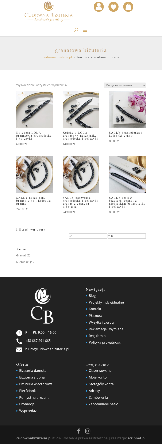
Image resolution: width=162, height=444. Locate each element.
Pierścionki (27, 390)
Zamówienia (98, 397)
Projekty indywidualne (106, 302)
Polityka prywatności (105, 342)
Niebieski (22, 262)
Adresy (94, 390)
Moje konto (98, 377)
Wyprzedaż (27, 410)
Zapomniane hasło (103, 404)
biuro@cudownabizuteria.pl (47, 349)
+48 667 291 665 (38, 340)
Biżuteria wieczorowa (36, 384)
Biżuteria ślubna (32, 377)
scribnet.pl (137, 438)
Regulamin (97, 335)
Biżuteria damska (32, 370)
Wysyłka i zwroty (102, 322)
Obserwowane (100, 370)
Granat (21, 255)
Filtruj (26, 237)
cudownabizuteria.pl (33, 438)
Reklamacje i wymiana (106, 329)
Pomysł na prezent (34, 397)
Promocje (27, 404)
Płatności (96, 315)
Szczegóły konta (101, 384)
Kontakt (95, 309)
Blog (92, 295)
